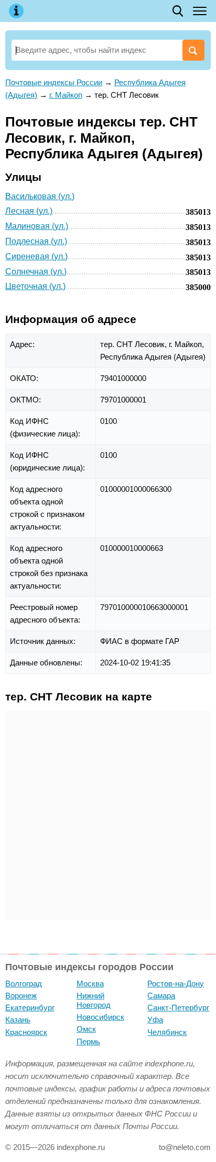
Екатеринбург (30, 1007)
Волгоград (23, 983)
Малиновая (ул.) (36, 226)
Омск (86, 1029)
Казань (17, 1019)
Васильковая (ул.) (39, 196)
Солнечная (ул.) (36, 271)
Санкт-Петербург (178, 1007)
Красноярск (26, 1032)
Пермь (88, 1041)
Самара (161, 995)
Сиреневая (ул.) (36, 256)
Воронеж (21, 995)
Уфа (155, 1019)
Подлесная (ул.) (36, 241)
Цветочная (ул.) (35, 286)
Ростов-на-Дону (175, 983)
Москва (90, 983)
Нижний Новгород (94, 1000)
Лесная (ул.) (28, 210)
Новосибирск (100, 1017)
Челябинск (167, 1032)
